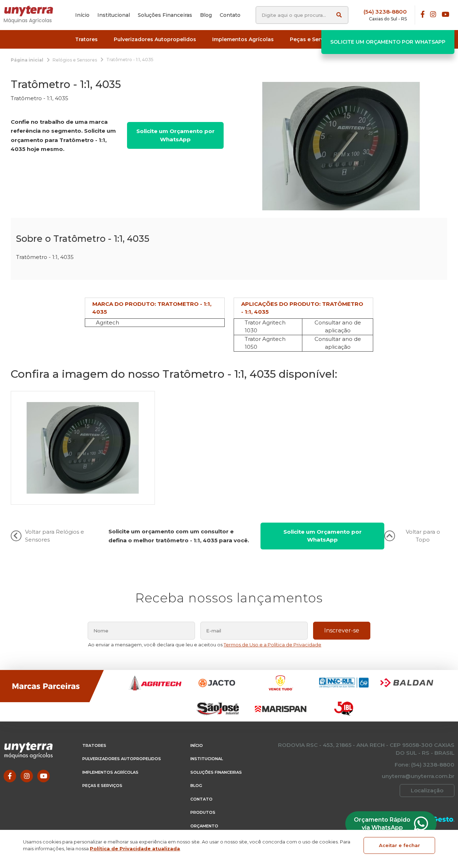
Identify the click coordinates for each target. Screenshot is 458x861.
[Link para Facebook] (422, 14)
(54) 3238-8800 (385, 11)
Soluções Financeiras (216, 772)
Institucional (206, 758)
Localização (427, 790)
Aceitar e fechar (399, 845)
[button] (86, 39)
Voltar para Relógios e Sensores (54, 535)
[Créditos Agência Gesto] (443, 819)
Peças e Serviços (102, 785)
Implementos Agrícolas (110, 772)
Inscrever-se (341, 630)
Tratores (94, 745)
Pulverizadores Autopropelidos (121, 758)
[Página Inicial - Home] (32, 11)
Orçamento (204, 825)
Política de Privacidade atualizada (135, 848)
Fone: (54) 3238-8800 (424, 764)
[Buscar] (339, 15)
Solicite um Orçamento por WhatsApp (387, 42)
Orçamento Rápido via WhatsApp (382, 823)
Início (196, 745)
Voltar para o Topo (423, 535)
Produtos (202, 812)
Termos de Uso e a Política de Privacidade (272, 644)
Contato (201, 799)
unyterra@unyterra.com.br (418, 776)
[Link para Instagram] (433, 14)
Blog (196, 785)
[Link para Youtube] (445, 14)
